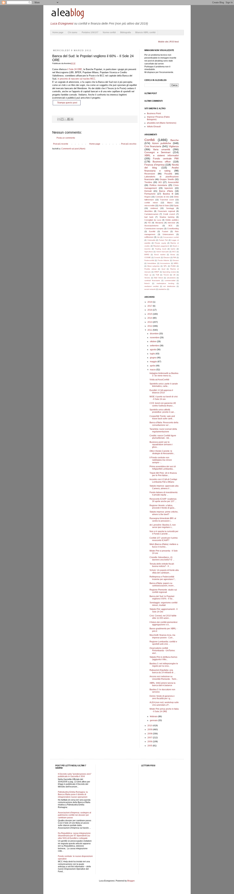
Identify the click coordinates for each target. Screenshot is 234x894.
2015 (150, 314)
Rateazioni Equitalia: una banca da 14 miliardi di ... (162, 671)
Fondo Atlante (163, 260)
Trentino (148, 182)
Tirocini (166, 275)
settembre (155, 345)
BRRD (146, 254)
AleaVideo (148, 211)
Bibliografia (125, 32)
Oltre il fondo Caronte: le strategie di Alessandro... (162, 452)
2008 (150, 733)
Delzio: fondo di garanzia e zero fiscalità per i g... (162, 697)
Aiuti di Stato (164, 205)
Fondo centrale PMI (166, 158)
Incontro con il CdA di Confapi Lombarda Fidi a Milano (163, 480)
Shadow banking (167, 217)
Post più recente (60, 144)
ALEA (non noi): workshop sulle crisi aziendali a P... (164, 703)
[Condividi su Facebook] (68, 119)
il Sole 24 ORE (74, 69)
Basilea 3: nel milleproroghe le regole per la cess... (164, 664)
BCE (170, 226)
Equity (176, 205)
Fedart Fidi (163, 240)
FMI (174, 257)
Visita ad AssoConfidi (159, 379)
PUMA (173, 266)
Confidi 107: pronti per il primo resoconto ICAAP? (164, 539)
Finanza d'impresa (154, 164)
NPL (165, 266)
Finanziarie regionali (166, 211)
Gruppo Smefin (167, 179)
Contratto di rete (162, 197)
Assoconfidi (173, 182)
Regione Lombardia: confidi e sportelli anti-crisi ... (163, 642)
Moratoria (159, 223)
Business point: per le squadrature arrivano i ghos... (161, 444)
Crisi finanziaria (152, 146)
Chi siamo (72, 32)
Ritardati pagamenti (161, 246)
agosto (153, 349)
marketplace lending (165, 283)
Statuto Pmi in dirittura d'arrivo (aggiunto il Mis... (163, 658)
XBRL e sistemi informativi (161, 155)
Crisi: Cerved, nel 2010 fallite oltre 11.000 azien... (163, 616)
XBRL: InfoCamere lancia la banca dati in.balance (162, 684)
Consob (157, 257)
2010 (150, 725)
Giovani (176, 260)
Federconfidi (149, 260)
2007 (150, 737)
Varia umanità (161, 149)
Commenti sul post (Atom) (73, 148)
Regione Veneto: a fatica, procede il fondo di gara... (163, 506)
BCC (174, 252)
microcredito (149, 205)
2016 (150, 310)
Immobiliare (151, 263)
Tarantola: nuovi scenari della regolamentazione (163, 430)
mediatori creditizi (151, 286)
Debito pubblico (172, 220)
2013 (150, 322)
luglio (153, 353)
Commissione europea (153, 228)
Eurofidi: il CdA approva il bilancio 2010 (161, 391)
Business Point (154, 113)
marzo (153, 369)
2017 (150, 306)
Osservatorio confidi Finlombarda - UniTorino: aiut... (162, 650)
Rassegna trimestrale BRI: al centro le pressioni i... (163, 519)
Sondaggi (170, 208)
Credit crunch (169, 214)
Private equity (160, 243)
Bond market (159, 254)
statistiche (163, 289)
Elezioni (167, 257)
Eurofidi (152, 231)
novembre (155, 337)
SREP (156, 272)
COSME (147, 257)
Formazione (150, 194)
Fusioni (165, 231)
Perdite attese (150, 269)
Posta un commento (66, 138)
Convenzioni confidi (171, 237)
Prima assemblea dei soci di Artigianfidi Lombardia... (163, 467)
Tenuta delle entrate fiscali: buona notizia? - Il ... (162, 565)
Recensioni (149, 174)
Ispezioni (168, 188)
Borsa (172, 254)
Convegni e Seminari (157, 152)
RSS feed (174, 42)
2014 (150, 318)
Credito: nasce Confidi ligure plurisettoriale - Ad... (163, 436)
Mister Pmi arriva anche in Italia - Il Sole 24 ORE (164, 710)
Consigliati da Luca (152, 220)
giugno (153, 357)
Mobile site (163, 42)
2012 (150, 326)
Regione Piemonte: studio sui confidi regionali (163, 591)
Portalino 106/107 (90, 32)
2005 (150, 745)
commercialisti (170, 280)
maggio (153, 361)
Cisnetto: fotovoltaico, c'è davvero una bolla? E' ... (162, 558)
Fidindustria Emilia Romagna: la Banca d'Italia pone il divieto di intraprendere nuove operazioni (73, 794)
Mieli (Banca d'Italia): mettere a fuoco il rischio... (164, 545)
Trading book (160, 249)
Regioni (147, 197)
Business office (162, 161)
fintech (147, 283)
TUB (157, 275)
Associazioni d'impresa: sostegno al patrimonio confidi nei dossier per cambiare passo (74, 815)
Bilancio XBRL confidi (145, 32)
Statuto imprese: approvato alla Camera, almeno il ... (164, 487)
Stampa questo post (67, 102)
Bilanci (170, 203)
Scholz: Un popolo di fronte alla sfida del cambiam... (164, 571)
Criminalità (151, 240)
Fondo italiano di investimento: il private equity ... (164, 493)
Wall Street (158, 278)
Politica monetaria (158, 185)
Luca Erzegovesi (62, 23)
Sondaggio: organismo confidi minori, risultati (163, 603)
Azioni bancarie (162, 252)
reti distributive (169, 286)
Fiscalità (168, 174)
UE (174, 275)
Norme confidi (109, 32)
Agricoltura (148, 252)
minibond (154, 208)
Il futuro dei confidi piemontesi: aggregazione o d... (164, 623)
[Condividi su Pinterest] (72, 119)
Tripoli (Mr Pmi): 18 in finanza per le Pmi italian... (163, 474)
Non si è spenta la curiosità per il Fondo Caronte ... (164, 532)
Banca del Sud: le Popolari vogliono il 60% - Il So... (162, 597)
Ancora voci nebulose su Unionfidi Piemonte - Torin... (164, 677)
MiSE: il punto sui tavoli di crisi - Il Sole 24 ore (164, 397)
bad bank (148, 217)
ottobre (153, 341)
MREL (176, 263)
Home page (57, 32)
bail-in (173, 249)
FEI (149, 223)
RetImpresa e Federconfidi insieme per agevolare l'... (163, 578)
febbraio (154, 716)
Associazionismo (151, 226)
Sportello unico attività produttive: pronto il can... (162, 410)
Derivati (148, 191)
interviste (171, 223)
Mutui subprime (153, 266)
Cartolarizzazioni (151, 214)
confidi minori (151, 203)
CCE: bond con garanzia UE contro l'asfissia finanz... (163, 404)
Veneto (147, 278)
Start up (147, 275)
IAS (160, 182)
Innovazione (165, 263)
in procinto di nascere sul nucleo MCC (76, 78)
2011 (150, 330)
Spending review (169, 272)
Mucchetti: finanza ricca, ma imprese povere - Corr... (162, 636)
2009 (150, 729)
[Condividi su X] (65, 119)
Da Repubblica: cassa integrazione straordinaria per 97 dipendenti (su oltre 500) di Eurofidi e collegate (74, 835)
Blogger (130, 881)
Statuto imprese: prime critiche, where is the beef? (164, 513)
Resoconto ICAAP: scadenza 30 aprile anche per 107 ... (163, 500)
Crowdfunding (173, 228)
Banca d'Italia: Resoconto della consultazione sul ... (164, 423)
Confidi (149, 140)
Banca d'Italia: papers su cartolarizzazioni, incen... (162, 584)
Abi (158, 237)
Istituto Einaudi (154, 126)
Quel (163, 269)
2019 (150, 302)
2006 (150, 741)
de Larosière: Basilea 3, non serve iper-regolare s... (163, 526)
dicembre (154, 333)
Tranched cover (167, 200)
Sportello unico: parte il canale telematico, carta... (164, 385)
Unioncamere (168, 234)
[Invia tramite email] (59, 119)
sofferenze (148, 237)
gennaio (154, 720)
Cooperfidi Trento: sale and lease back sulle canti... (162, 417)
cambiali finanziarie (152, 280)
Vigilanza (174, 146)
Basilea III (168, 194)
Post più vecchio (128, 144)
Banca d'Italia (166, 191)
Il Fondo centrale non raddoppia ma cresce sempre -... (161, 460)
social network (150, 289)
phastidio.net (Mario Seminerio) (161, 123)
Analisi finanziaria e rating (161, 169)
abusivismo (171, 278)
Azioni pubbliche (161, 143)
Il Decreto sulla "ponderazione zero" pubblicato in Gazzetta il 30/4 (74, 775)
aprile (153, 366)
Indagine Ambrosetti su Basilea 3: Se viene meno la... (164, 374)
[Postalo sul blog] (62, 119)
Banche (174, 140)
